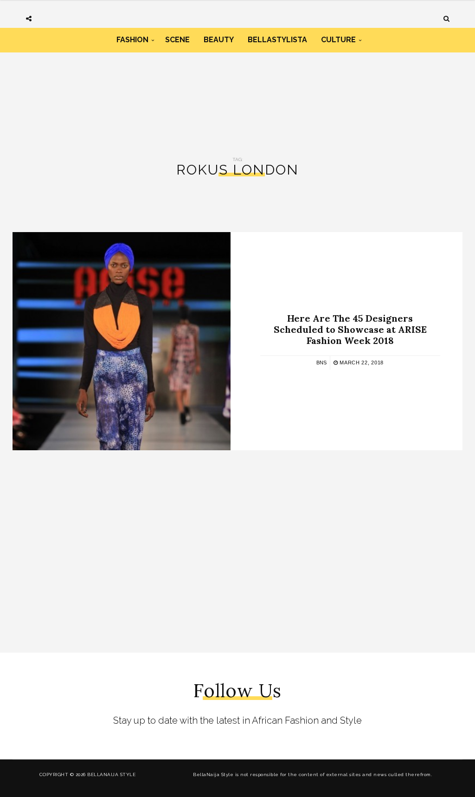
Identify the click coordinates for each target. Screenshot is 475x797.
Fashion (132, 39)
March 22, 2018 (361, 362)
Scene (177, 39)
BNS (321, 362)
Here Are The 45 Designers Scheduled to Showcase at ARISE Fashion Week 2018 (350, 329)
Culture (338, 39)
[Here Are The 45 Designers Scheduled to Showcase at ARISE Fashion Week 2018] (122, 341)
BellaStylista (277, 39)
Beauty (219, 39)
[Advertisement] (237, 92)
